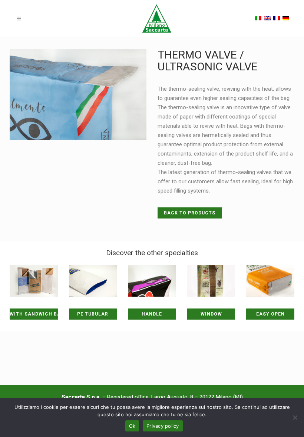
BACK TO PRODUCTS (189, 213)
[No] (294, 417)
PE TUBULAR (92, 314)
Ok (132, 426)
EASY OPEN (270, 314)
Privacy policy (162, 426)
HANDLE (152, 314)
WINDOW (211, 314)
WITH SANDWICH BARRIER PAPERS (34, 314)
